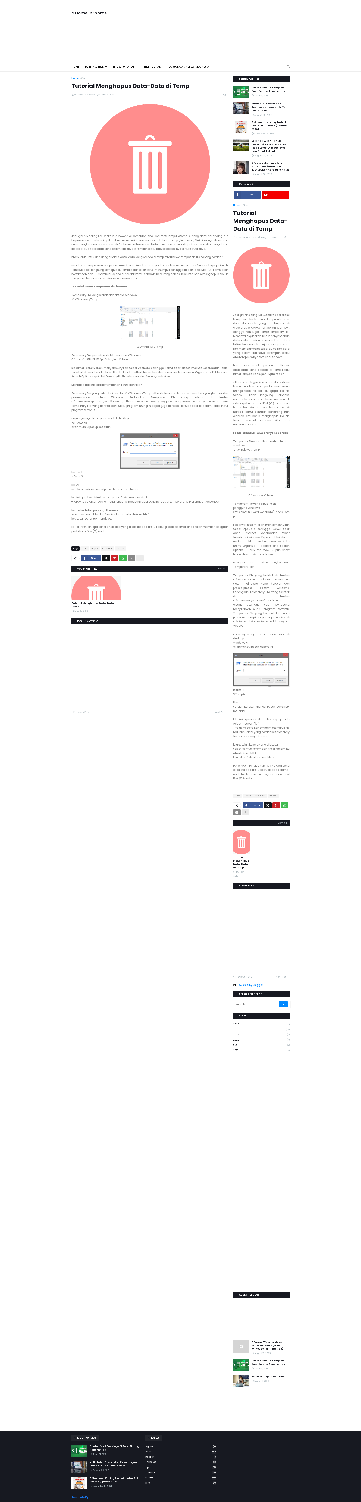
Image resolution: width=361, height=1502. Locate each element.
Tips (180, 1467)
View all (221, 568)
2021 (261, 1045)
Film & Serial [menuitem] (152, 67)
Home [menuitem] (75, 67)
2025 (261, 1029)
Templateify (79, 1497)
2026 (261, 1024)
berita (180, 1477)
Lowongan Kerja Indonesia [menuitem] (189, 67)
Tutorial (120, 548)
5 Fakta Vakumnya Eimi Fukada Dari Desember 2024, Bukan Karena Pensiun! (270, 166)
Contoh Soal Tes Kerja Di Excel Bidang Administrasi (268, 89)
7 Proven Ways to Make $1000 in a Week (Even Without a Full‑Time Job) (267, 1345)
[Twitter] (106, 558)
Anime (180, 1451)
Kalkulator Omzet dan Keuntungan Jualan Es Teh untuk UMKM (269, 107)
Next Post (221, 712)
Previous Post (81, 712)
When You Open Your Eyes (268, 1376)
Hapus (94, 548)
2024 (261, 1034)
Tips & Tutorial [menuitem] (123, 67)
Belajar (180, 1457)
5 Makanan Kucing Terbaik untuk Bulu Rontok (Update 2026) (269, 126)
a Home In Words (89, 13)
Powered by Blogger (250, 984)
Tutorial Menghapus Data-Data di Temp (94, 605)
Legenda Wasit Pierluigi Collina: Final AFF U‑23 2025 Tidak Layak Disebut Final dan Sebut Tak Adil (268, 146)
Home (75, 78)
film (180, 1483)
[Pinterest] (114, 558)
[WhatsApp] (123, 558)
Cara (84, 78)
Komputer (107, 548)
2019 (261, 1050)
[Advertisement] (221, 31)
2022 (261, 1039)
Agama (180, 1446)
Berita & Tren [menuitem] (94, 67)
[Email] (131, 558)
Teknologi (180, 1462)
